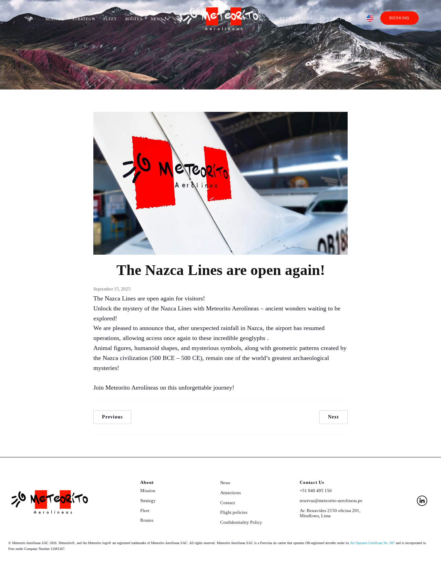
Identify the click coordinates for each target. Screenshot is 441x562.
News (157, 19)
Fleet (110, 19)
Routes (133, 19)
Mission (54, 19)
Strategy (83, 19)
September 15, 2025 (112, 288)
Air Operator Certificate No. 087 (372, 543)
